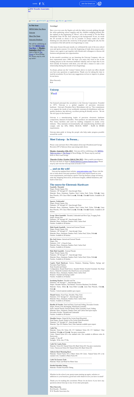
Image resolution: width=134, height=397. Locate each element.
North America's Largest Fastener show (84, 161)
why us (60, 21)
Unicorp (32, 33)
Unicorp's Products (35, 40)
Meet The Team (34, 36)
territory (52, 21)
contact (69, 21)
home (33, 21)
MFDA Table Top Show (37, 29)
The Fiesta (66, 153)
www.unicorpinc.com (84, 171)
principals (42, 21)
